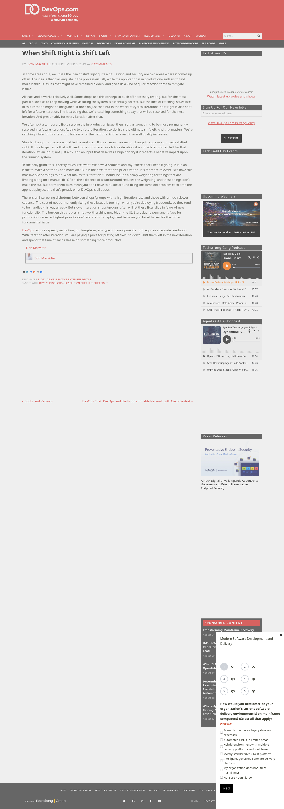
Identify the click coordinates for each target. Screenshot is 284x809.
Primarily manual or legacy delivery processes (247, 732)
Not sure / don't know (238, 777)
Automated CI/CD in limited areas (246, 740)
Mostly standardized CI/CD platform (247, 754)
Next (226, 788)
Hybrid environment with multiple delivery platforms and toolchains (246, 746)
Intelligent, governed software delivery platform (249, 761)
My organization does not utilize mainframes (245, 770)
